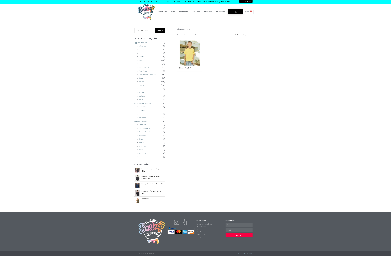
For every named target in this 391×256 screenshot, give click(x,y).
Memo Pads (143, 150)
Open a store (183, 12)
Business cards (144, 128)
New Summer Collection (147, 75)
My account (220, 12)
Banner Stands (144, 107)
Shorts (141, 78)
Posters (141, 157)
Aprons (141, 50)
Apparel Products (140, 43)
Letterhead (142, 146)
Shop (173, 12)
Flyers (141, 139)
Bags (140, 53)
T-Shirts (141, 85)
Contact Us (208, 12)
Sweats (141, 82)
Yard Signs (142, 118)
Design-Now (163, 12)
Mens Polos (143, 71)
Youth (141, 100)
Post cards (142, 153)
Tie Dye (141, 92)
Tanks (141, 89)
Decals (141, 114)
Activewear (143, 46)
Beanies (141, 57)
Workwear (142, 96)
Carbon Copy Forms (146, 132)
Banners (142, 110)
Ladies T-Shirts (144, 67)
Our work (196, 12)
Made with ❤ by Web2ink (245, 253)
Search (160, 30)
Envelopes (142, 136)
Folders (141, 143)
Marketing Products (141, 121)
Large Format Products (142, 104)
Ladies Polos (143, 64)
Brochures (142, 125)
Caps (141, 60)
